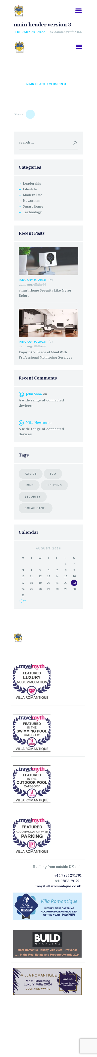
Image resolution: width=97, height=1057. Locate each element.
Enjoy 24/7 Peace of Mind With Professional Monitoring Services (45, 355)
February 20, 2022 (29, 32)
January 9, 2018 (32, 280)
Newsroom (32, 201)
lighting (54, 485)
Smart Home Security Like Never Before (45, 293)
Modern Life (32, 195)
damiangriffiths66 (68, 32)
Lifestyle (30, 189)
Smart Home (33, 206)
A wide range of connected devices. (41, 403)
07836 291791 (71, 881)
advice (31, 473)
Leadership (32, 183)
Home (18, 84)
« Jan (22, 601)
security (33, 496)
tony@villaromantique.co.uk (58, 886)
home (29, 485)
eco (53, 473)
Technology (32, 212)
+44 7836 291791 (68, 875)
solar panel (36, 508)
